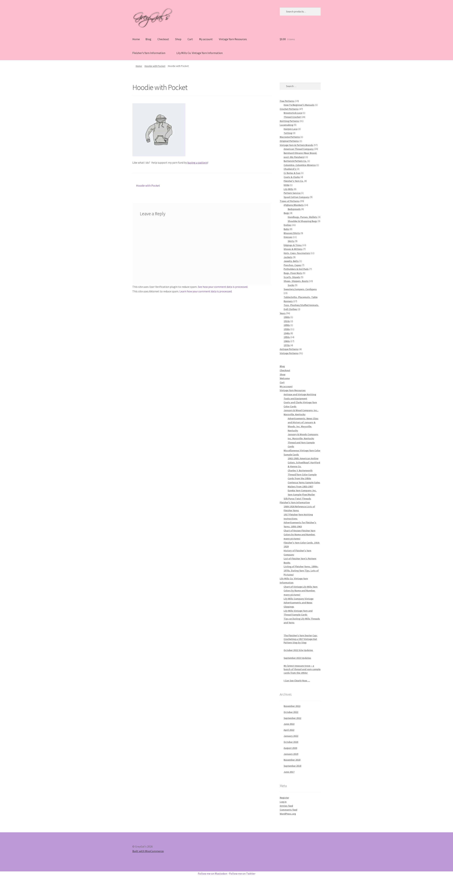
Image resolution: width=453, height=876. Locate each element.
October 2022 (291, 712)
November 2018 (292, 759)
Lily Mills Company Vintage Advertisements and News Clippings (298, 602)
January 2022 (291, 736)
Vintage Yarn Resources (233, 39)
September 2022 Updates (297, 658)
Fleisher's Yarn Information (295, 502)
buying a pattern (197, 162)
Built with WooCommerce (148, 851)
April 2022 (289, 730)
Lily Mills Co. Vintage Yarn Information (199, 53)
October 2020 (291, 742)
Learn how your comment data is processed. (205, 291)
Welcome (285, 378)
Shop (178, 39)
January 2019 (291, 754)
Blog (148, 39)
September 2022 (292, 718)
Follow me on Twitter (242, 873)
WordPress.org (288, 813)
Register (284, 797)
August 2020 (290, 748)
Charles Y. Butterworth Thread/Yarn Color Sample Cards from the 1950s (302, 474)
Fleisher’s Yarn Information (148, 53)
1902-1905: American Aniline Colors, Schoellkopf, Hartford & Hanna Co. (304, 462)
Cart (190, 39)
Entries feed (286, 805)
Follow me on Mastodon (212, 873)
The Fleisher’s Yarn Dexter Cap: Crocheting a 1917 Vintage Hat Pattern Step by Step (300, 639)
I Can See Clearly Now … (297, 680)
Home (136, 39)
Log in (283, 801)
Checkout (163, 39)
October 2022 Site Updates (298, 650)
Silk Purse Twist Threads (297, 498)
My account (206, 39)
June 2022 (289, 723)
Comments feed (288, 809)
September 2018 (292, 765)
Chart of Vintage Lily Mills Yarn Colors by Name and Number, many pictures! (300, 590)
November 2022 (292, 706)
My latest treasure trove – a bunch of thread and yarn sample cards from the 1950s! (302, 669)
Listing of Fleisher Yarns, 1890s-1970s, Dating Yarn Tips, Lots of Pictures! (301, 570)
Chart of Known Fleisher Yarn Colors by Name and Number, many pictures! (299, 534)
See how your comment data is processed (222, 286)
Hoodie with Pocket (155, 66)
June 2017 (289, 771)
